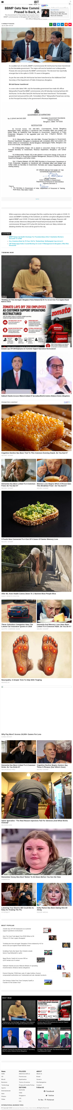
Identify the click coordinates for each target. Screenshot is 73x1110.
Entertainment (6, 1090)
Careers (39, 1079)
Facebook (49, 1091)
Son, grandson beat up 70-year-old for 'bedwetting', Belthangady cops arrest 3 (36, 241)
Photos (3, 1096)
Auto (2, 1093)
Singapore (22, 1095)
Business (4, 1082)
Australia (22, 1090)
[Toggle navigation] (2, 2)
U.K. (20, 1098)
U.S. (20, 1101)
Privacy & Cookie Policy (26, 1085)
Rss (41, 1100)
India (3, 1073)
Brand (38, 1076)
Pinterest (50, 1100)
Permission (22, 1076)
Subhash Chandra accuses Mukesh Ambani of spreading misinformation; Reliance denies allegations (35, 396)
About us (39, 1073)
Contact (39, 1085)
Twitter (50, 1095)
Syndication (23, 1079)
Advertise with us (24, 1073)
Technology (5, 1085)
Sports (3, 1088)
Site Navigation (41, 1082)
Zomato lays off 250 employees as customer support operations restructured (28, 349)
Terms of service (24, 1082)
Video (3, 1099)
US (2, 1076)
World (3, 1079)
